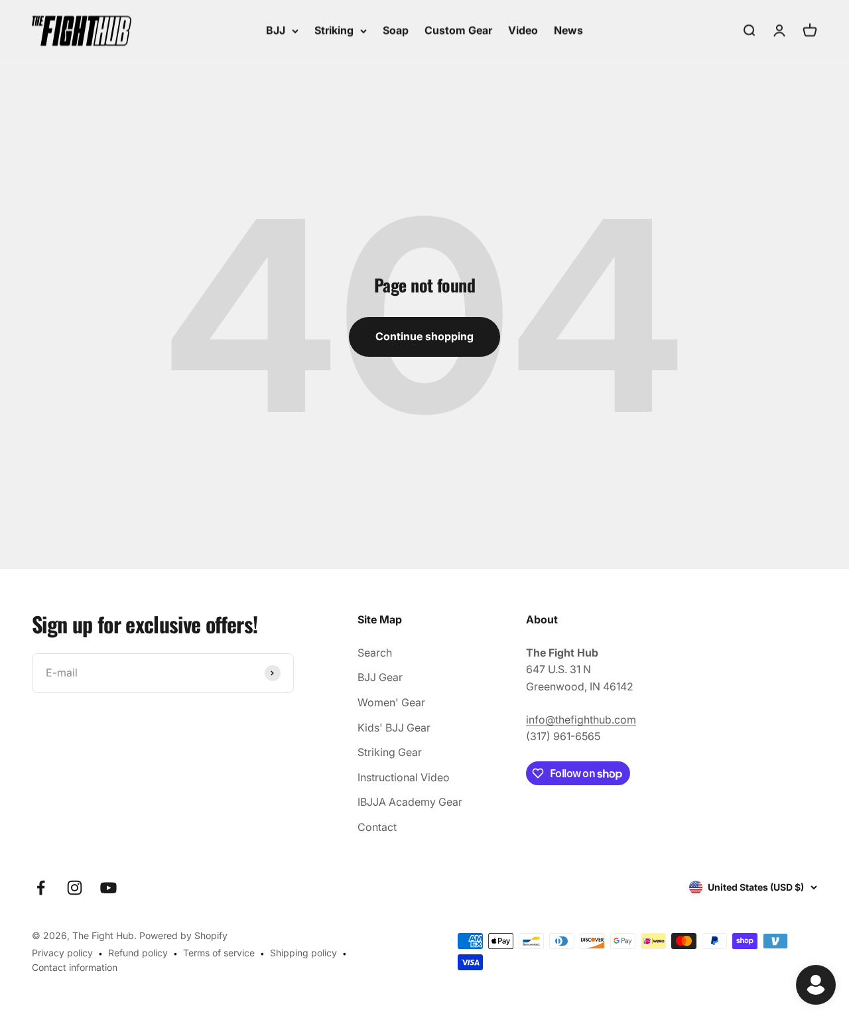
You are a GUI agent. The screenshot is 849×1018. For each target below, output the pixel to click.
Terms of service (219, 952)
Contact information (74, 967)
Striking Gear (390, 752)
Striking (334, 29)
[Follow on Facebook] (41, 888)
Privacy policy (62, 952)
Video (523, 29)
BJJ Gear (380, 677)
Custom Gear (458, 29)
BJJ (275, 29)
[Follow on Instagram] (75, 888)
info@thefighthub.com (581, 719)
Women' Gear (391, 702)
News (568, 29)
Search (375, 652)
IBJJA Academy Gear (410, 801)
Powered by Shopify (183, 935)
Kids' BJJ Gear (394, 727)
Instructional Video (404, 777)
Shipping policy (303, 952)
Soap (396, 29)
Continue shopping (424, 336)
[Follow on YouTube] (108, 888)
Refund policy (138, 952)
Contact (377, 827)
